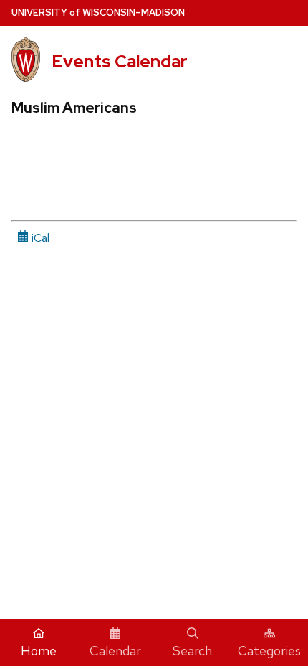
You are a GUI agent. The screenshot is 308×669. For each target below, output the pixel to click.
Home (39, 650)
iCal (39, 237)
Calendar (115, 650)
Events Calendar (120, 61)
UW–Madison (98, 12)
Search (192, 650)
